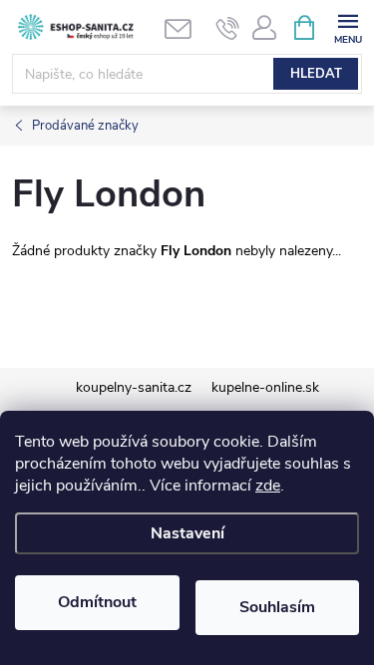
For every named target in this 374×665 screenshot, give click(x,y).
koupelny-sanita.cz (133, 387)
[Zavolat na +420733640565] (227, 28)
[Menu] (347, 26)
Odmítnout (97, 602)
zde (267, 486)
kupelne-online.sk (265, 387)
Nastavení (187, 533)
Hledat (316, 74)
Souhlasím (277, 607)
